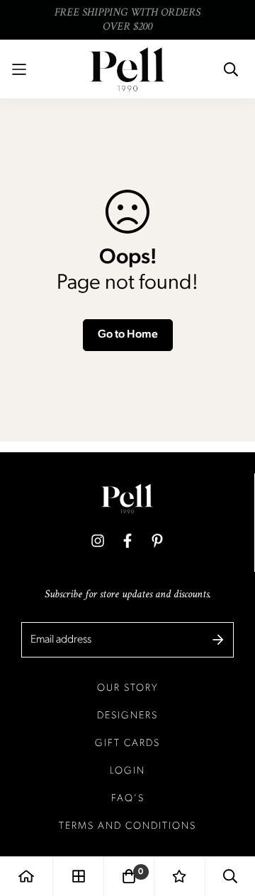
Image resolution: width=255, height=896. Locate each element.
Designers (127, 716)
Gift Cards (127, 743)
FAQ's (127, 798)
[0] (129, 876)
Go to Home (128, 334)
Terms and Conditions (127, 826)
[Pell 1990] (127, 69)
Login (127, 771)
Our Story (128, 688)
